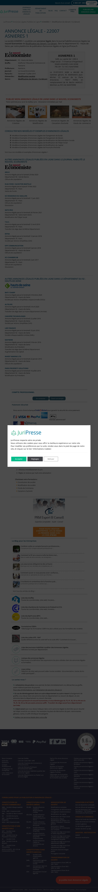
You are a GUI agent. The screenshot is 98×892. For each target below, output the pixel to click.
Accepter (19, 459)
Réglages (35, 459)
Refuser (51, 459)
